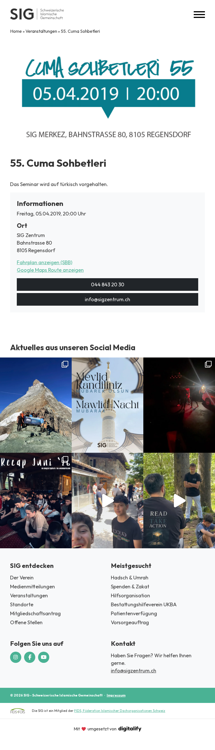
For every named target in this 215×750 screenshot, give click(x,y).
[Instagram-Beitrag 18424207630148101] (107, 405)
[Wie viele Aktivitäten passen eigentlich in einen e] (36, 500)
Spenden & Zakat (130, 586)
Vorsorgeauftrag (130, 622)
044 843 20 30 (107, 284)
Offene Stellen (26, 622)
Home (16, 31)
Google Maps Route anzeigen (50, 270)
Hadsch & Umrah (129, 577)
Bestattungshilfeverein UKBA (144, 604)
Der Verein (22, 577)
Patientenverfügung (134, 613)
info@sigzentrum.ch (107, 299)
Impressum (116, 695)
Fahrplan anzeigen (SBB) (44, 262)
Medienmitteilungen (32, 586)
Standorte (21, 604)
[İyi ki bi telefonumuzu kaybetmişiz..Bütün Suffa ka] (107, 500)
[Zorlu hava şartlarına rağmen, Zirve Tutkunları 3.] (179, 405)
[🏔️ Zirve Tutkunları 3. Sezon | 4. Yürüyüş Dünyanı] (36, 405)
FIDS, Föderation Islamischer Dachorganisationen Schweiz (119, 711)
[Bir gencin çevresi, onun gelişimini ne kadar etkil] (179, 500)
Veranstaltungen (41, 31)
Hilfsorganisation (130, 595)
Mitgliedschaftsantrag (35, 613)
